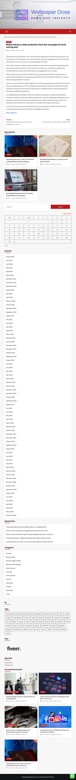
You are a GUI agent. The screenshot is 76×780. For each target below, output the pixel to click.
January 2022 (10, 430)
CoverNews (41, 777)
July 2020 (9, 497)
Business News (10, 557)
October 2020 (10, 486)
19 (29, 233)
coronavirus (17, 617)
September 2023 (11, 356)
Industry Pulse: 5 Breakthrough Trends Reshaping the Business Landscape (29, 534)
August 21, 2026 (21, 198)
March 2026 (10, 275)
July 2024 (9, 319)
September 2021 (11, 445)
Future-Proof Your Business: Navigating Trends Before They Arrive (27, 530)
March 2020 (10, 511)
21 (48, 233)
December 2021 (11, 434)
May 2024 (9, 327)
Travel (8, 594)
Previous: (19, 122)
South (25, 629)
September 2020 (11, 489)
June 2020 (9, 500)
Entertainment (10, 575)
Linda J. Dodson (11, 50)
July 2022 (9, 408)
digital (40, 617)
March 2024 (10, 334)
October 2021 (10, 441)
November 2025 (11, 282)
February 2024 (10, 338)
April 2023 (9, 375)
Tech (31, 629)
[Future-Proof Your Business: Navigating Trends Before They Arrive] (55, 683)
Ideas (46, 621)
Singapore (17, 629)
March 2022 (10, 423)
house (40, 621)
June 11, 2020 (21, 50)
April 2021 (9, 463)
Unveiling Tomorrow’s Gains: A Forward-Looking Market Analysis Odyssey (20, 160)
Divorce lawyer (10, 568)
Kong (14, 625)
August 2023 (10, 360)
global (21, 621)
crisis (33, 617)
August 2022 (10, 404)
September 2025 (11, 286)
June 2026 (9, 264)
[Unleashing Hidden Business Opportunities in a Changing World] (21, 683)
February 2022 (10, 426)
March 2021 (10, 467)
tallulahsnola (9, 665)
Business (38, 614)
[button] (6, 31)
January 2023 (10, 386)
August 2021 (10, 449)
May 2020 (9, 504)
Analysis (9, 42)
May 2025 (9, 293)
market (37, 625)
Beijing (24, 614)
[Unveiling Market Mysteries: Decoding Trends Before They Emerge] (21, 180)
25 (19, 237)
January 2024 (10, 341)
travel (50, 629)
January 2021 (10, 474)
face (7, 621)
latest (21, 625)
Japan (67, 621)
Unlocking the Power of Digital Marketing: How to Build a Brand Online (28, 538)
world (8, 633)
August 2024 (10, 316)
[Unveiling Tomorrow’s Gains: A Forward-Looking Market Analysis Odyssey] (21, 146)
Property (9, 586)
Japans (8, 625)
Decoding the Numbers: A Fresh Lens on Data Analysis (54, 160)
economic (48, 617)
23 (66, 233)
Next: (56, 121)
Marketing (9, 583)
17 (9, 233)
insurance (60, 621)
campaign (47, 614)
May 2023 (9, 371)
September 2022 (11, 401)
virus (56, 629)
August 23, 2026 (55, 164)
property (9, 629)
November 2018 (11, 515)
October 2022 (10, 397)
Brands (31, 614)
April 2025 (9, 297)
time (37, 629)
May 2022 (9, 415)
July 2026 (9, 260)
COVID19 (26, 617)
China (60, 614)
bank (17, 614)
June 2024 (9, 323)
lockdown (28, 625)
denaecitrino (9, 662)
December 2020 (11, 478)
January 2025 (10, 305)
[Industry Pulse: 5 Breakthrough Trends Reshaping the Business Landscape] (21, 717)
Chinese (8, 617)
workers (63, 629)
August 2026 (10, 257)
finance (13, 621)
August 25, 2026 (21, 164)
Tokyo (43, 629)
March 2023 (10, 378)
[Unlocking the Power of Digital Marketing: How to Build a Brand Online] (55, 717)
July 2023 (9, 364)
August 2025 (10, 290)
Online (53, 625)
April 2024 (9, 330)
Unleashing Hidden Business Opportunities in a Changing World (26, 527)
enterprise (65, 617)
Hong (34, 621)
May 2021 (9, 460)
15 (57, 229)
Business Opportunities (13, 561)
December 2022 (11, 390)
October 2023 (10, 353)
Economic (9, 572)
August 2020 (10, 493)
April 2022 (9, 419)
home (27, 621)
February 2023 (10, 382)
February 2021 (10, 471)
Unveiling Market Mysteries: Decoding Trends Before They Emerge (19, 194)
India (52, 621)
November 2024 (11, 308)
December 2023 (11, 345)
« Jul (6, 245)
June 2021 (9, 456)
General (8, 579)
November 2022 (11, 393)
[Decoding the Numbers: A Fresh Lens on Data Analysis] (55, 146)
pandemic (61, 625)
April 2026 (9, 271)
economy (57, 617)
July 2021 (9, 452)
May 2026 (9, 268)
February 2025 (10, 301)
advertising (9, 614)
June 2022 (9, 412)
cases (54, 614)
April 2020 (9, 508)
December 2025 (11, 279)
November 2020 (11, 482)
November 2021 (11, 438)
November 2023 (11, 349)
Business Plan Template (13, 564)
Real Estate (9, 590)
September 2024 (11, 312)
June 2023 (9, 367)
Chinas (67, 614)
